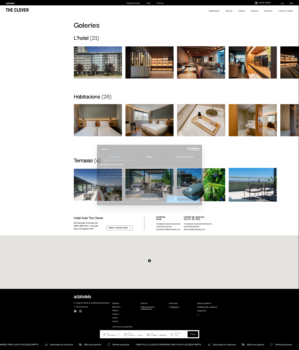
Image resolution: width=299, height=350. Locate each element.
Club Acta (173, 303)
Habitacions (214, 10)
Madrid (115, 310)
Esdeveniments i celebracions (148, 307)
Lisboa (115, 317)
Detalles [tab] (149, 157)
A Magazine (174, 306)
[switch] (136, 189)
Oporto (115, 321)
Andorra (115, 314)
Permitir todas (183, 199)
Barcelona (116, 307)
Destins (115, 303)
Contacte (268, 10)
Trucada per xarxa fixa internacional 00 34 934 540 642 (197, 225)
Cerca (192, 334)
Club (148, 3)
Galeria (241, 10)
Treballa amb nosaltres (207, 306)
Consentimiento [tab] (114, 157)
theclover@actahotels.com (194, 229)
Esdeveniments (133, 3)
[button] (233, 76)
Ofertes (160, 3)
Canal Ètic (201, 310)
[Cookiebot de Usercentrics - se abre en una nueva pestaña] (189, 149)
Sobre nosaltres (204, 303)
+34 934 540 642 (81, 307)
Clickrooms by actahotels (122, 326)
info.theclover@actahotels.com (168, 229)
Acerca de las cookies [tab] (185, 157)
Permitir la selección (149, 199)
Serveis (229, 10)
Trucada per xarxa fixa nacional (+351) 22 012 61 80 (168, 225)
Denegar (115, 199)
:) (197, 314)
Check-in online (286, 10)
